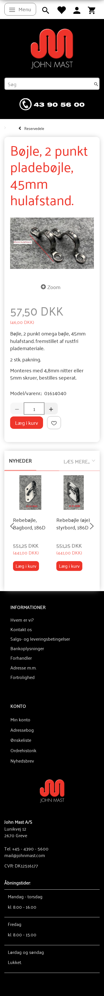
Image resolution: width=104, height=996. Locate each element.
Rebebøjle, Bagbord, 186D (29, 523)
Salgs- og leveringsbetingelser (40, 639)
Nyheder (20, 460)
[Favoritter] (61, 9)
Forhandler (21, 658)
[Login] (77, 9)
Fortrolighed (22, 677)
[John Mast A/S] (52, 790)
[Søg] (96, 84)
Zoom (53, 286)
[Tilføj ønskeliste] (54, 422)
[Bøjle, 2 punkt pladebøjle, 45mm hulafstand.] (52, 243)
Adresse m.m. (23, 667)
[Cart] (91, 9)
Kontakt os (21, 629)
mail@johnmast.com (24, 855)
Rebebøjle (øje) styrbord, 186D (73, 523)
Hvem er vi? (22, 620)
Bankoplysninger (27, 648)
